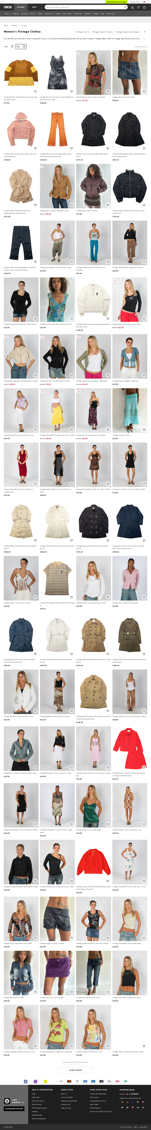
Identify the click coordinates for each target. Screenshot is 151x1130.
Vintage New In (82, 32)
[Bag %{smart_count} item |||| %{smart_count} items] (144, 7)
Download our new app (116, 2)
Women (14, 25)
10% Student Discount (39, 1108)
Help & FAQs (134, 2)
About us (64, 1094)
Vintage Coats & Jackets (102, 32)
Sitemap (35, 1111)
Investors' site (65, 1104)
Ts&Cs (135, 1127)
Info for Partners (95, 1108)
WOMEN (21, 7)
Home (6, 25)
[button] (122, 1102)
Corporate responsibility (69, 1101)
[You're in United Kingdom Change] (144, 2)
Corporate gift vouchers (98, 1101)
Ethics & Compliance (39, 1118)
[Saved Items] (138, 7)
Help (33, 1094)
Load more (75, 1070)
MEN (34, 7)
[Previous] (73, 32)
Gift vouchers (94, 1097)
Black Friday (94, 1104)
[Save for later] (35, 91)
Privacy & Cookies (126, 1127)
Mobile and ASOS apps (98, 1094)
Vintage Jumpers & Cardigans (128, 32)
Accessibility (143, 1127)
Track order (36, 1097)
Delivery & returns (38, 1101)
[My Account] (132, 7)
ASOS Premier (37, 1104)
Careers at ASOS (67, 1097)
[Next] (145, 32)
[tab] (8, 14)
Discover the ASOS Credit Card (100, 1111)
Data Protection (37, 1115)
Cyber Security (66, 1108)
